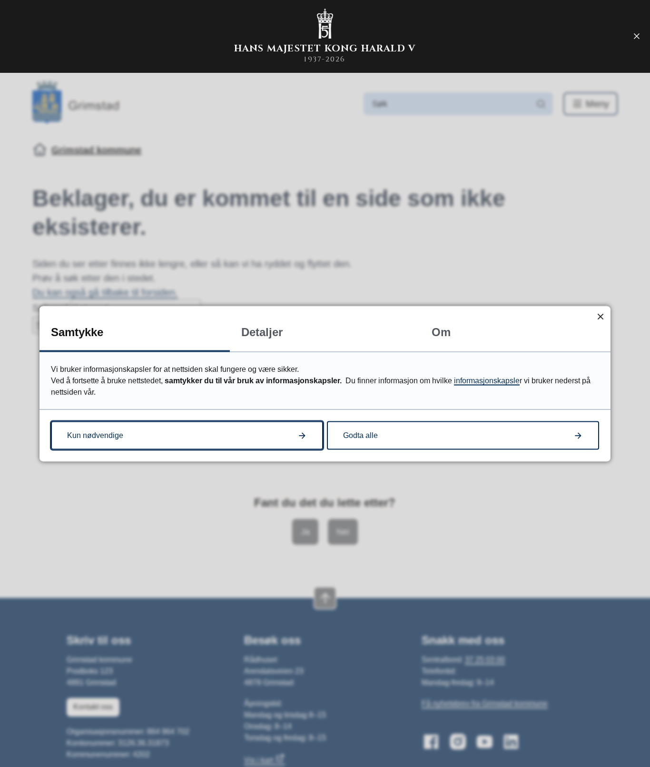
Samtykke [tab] (77, 331)
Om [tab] (441, 331)
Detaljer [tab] (262, 331)
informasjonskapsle (487, 380)
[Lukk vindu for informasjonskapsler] (600, 316)
